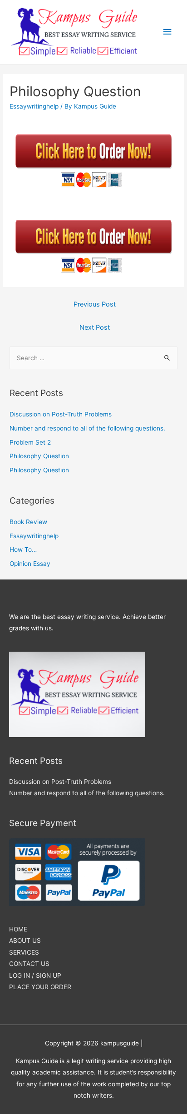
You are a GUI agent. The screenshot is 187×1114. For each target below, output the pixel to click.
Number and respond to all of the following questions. (87, 428)
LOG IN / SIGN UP (35, 975)
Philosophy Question (39, 456)
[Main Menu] (167, 32)
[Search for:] (93, 357)
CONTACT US (29, 963)
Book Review (28, 521)
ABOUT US (25, 940)
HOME (18, 929)
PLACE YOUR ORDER (40, 986)
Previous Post (95, 304)
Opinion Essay (30, 563)
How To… (23, 549)
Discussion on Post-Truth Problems (61, 414)
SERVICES (24, 952)
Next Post (94, 327)
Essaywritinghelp (34, 106)
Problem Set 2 (30, 442)
